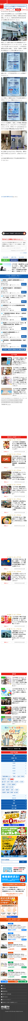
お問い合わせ (5, 996)
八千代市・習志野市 (11, 784)
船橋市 (3, 784)
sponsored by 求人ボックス (14, 277)
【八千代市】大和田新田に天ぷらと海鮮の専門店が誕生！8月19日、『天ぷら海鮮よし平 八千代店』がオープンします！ (19, 445)
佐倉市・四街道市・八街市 (7, 789)
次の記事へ (22, 257)
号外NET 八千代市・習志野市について (9, 1002)
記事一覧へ (14, 257)
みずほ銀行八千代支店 (18, 400)
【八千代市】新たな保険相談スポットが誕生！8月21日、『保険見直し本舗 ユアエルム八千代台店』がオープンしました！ (19, 720)
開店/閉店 (18, 9)
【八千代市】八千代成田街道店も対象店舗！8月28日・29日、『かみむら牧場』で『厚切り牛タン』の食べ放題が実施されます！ (19, 710)
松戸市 (16, 781)
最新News (8, 9)
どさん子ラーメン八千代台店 (7, 400)
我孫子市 (4, 779)
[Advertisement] (14, 421)
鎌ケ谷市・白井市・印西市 (7, 781)
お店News (24, 9)
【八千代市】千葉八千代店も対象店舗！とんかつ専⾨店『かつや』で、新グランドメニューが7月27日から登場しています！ (19, 620)
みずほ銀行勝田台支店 (7, 196)
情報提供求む (5, 991)
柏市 (10, 779)
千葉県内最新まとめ (6, 776)
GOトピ (2, 9)
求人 (13, 9)
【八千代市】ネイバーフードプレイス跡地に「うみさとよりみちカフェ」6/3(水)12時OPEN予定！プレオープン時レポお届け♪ (19, 476)
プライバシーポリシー (6, 999)
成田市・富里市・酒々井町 (7, 787)
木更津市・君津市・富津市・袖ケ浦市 (10, 792)
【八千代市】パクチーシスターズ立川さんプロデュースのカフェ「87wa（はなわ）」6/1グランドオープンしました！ (19, 577)
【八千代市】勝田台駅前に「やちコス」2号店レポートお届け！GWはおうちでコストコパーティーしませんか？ (19, 490)
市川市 (21, 781)
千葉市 (14, 776)
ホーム (3, 985)
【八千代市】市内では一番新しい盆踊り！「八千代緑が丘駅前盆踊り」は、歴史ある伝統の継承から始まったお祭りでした (19, 563)
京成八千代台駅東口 (15, 402)
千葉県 (19, 11)
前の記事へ (6, 257)
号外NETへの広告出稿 (6, 994)
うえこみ (8, 404)
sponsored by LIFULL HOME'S (14, 920)
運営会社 (4, 988)
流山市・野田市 (21, 776)
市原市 (16, 789)
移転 (21, 402)
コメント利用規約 (23, 252)
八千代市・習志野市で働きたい (14, 275)
